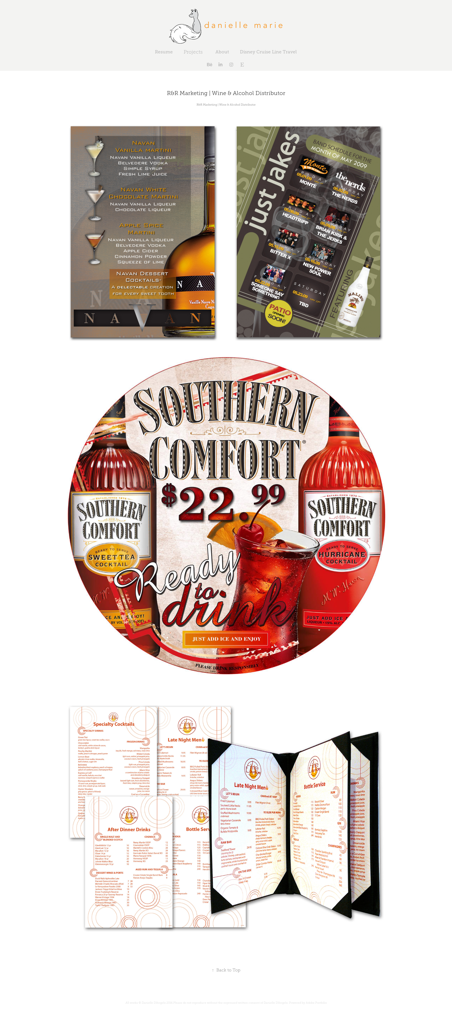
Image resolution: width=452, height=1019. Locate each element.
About (222, 51)
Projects (193, 52)
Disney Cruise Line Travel (268, 51)
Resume (164, 51)
